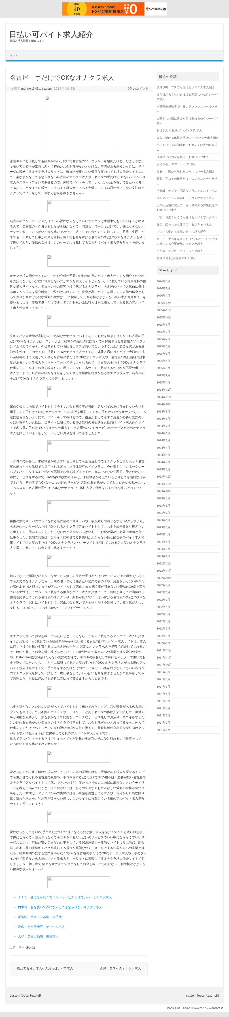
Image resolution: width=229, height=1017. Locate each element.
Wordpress (216, 1007)
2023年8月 (163, 505)
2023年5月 (163, 527)
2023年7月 (163, 512)
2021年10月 (164, 664)
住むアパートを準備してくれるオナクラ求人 (186, 197)
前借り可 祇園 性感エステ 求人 (176, 258)
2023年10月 (164, 491)
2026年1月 (163, 295)
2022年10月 (164, 577)
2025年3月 (163, 367)
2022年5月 (163, 614)
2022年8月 (163, 592)
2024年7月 (163, 425)
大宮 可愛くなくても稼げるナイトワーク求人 (187, 217)
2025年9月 (163, 324)
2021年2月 (163, 722)
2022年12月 (164, 563)
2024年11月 (164, 396)
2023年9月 (163, 498)
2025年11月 (164, 310)
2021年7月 (163, 686)
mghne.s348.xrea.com (36, 88)
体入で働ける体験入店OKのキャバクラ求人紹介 (188, 137)
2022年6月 (163, 606)
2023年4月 (163, 534)
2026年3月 (163, 281)
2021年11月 (164, 657)
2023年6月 (163, 520)
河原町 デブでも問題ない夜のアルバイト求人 (187, 190)
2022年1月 (163, 642)
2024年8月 (163, 418)
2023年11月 (164, 483)
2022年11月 (164, 570)
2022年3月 (163, 628)
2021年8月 (163, 679)
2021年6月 (163, 693)
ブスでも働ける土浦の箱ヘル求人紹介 (181, 231)
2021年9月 (163, 672)
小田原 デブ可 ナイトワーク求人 (180, 250)
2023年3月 (163, 541)
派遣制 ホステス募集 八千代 (40, 917)
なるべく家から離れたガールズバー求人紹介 (186, 171)
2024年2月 (163, 461)
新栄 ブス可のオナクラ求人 (122, 968)
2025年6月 (163, 346)
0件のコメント (138, 88)
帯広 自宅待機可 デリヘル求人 (41, 927)
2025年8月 (163, 331)
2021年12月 (164, 650)
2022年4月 (163, 621)
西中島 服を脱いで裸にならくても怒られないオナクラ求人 (60, 907)
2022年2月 (163, 635)
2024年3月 (163, 454)
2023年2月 (163, 548)
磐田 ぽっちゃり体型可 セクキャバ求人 (184, 224)
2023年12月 (164, 476)
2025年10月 (164, 317)
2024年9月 (163, 411)
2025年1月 (163, 382)
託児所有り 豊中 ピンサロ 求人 (176, 164)
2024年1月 (163, 469)
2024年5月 (163, 440)
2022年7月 (163, 599)
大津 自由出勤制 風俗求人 (38, 936)
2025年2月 (163, 375)
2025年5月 (163, 353)
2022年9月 (163, 585)
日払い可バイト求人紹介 (51, 34)
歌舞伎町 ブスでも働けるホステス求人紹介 (186, 87)
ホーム (14, 55)
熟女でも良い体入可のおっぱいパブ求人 (43, 968)
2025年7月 (163, 339)
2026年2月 (163, 288)
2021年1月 (163, 729)
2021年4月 (163, 708)
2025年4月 (163, 360)
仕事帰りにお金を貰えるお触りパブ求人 (183, 156)
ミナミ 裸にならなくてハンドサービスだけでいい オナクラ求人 (65, 897)
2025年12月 (164, 302)
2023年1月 (163, 556)
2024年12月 (164, 389)
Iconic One (173, 1007)
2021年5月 (163, 700)
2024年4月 (163, 447)
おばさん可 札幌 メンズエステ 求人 (179, 130)
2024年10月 (164, 404)
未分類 (30, 947)
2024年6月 (163, 433)
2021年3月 (163, 715)
